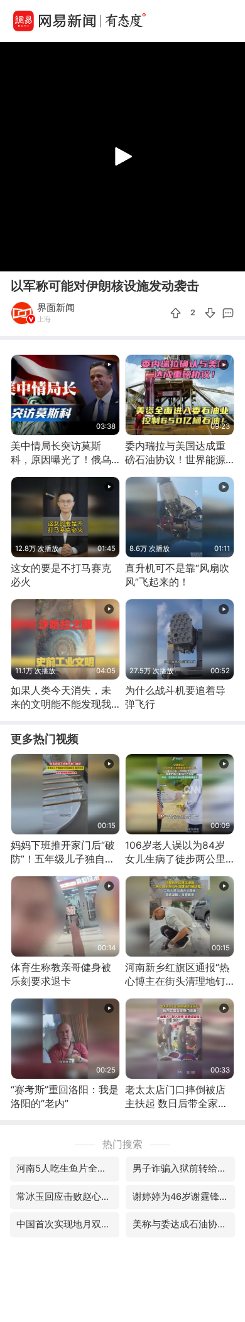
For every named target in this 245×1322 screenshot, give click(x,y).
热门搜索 (122, 1144)
